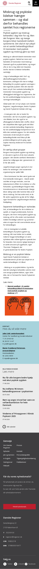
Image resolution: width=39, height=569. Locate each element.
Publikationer (21, 462)
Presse (19, 445)
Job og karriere (8, 455)
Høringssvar (7, 462)
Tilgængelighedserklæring (26, 458)
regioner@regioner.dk (14, 537)
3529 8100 (10, 533)
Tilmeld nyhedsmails (19, 507)
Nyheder (6, 451)
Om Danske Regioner (7, 446)
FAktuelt (6, 466)
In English (6, 458)
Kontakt (19, 451)
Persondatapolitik (23, 455)
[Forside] (10, 3)
